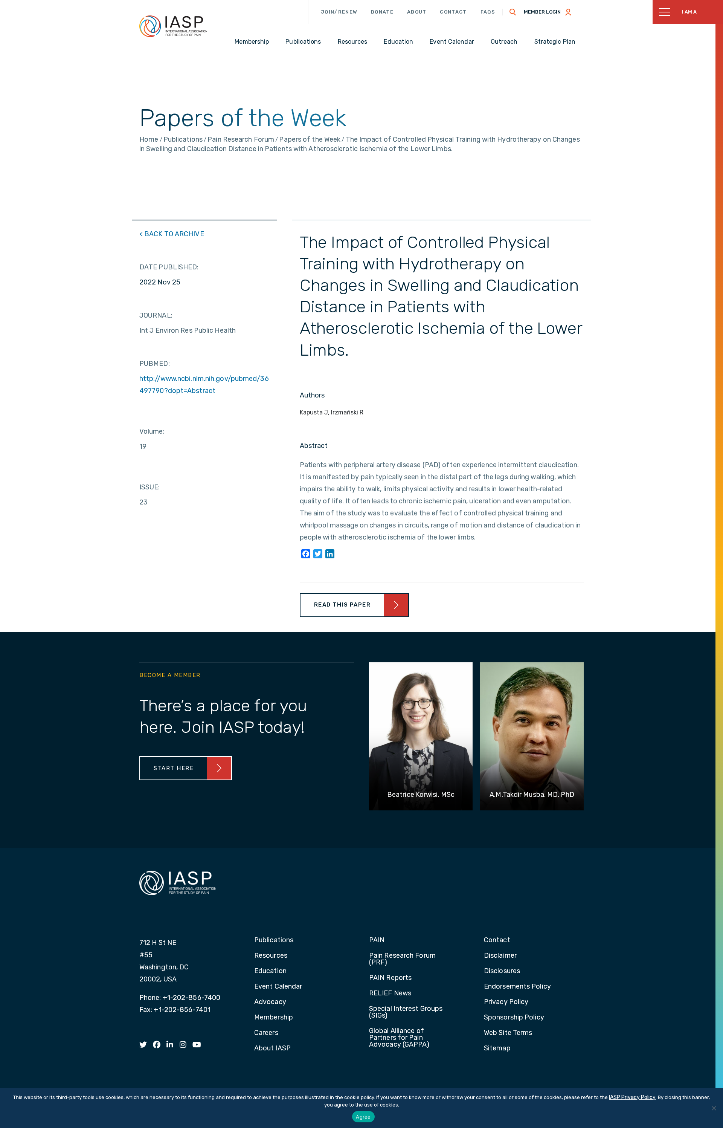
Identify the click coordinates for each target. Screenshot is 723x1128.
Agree (363, 1117)
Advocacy (270, 1002)
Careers (266, 1033)
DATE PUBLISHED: (169, 267)
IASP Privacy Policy (632, 1097)
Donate (382, 12)
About (417, 12)
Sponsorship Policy (514, 1017)
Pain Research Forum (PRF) (402, 959)
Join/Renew (339, 12)
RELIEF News (390, 993)
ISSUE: (149, 487)
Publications (273, 940)
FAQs (488, 12)
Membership (273, 1017)
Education (270, 971)
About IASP (272, 1048)
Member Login (542, 12)
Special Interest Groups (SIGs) (405, 1012)
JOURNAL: (155, 315)
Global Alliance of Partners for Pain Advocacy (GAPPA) (399, 1038)
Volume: (152, 431)
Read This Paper (342, 604)
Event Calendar (278, 986)
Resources (270, 956)
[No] (713, 1108)
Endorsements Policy (517, 986)
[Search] (512, 12)
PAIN (376, 940)
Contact (453, 12)
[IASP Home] (173, 26)
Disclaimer (500, 956)
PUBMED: (154, 363)
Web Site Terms (508, 1033)
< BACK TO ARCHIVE (171, 234)
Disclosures (502, 971)
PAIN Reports (390, 978)
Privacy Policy (506, 1002)
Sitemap (497, 1048)
